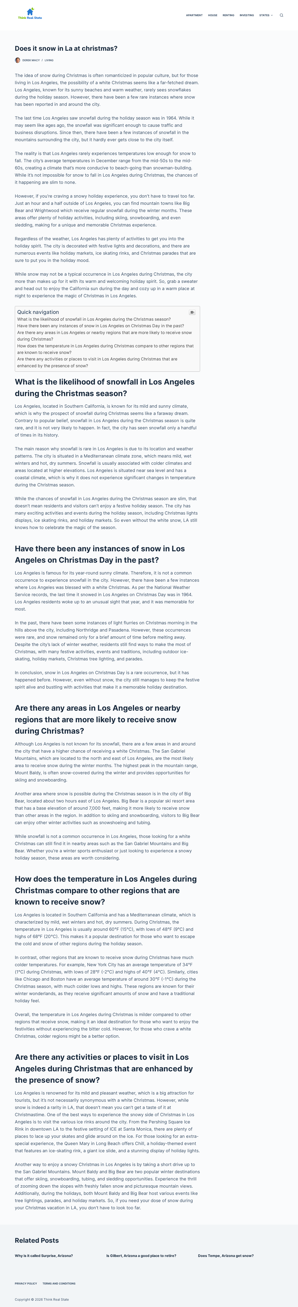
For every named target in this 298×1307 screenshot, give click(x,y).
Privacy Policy (26, 1283)
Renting (228, 15)
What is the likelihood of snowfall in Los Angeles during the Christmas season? (94, 319)
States (264, 15)
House (212, 15)
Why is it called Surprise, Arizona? (44, 1255)
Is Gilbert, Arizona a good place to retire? (141, 1255)
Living (49, 60)
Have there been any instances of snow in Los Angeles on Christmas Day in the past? (100, 325)
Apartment (194, 15)
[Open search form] (281, 15)
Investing (247, 15)
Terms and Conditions (59, 1283)
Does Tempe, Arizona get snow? (226, 1255)
